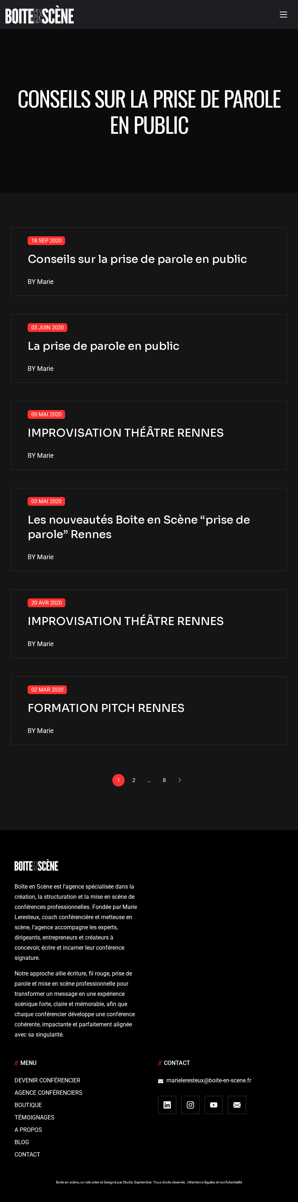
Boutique (28, 1105)
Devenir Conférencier (47, 1080)
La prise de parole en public (104, 346)
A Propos (28, 1129)
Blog (22, 1142)
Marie (45, 281)
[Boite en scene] (39, 14)
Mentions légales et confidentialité (215, 1182)
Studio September (137, 1182)
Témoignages (35, 1117)
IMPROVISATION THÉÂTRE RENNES (126, 433)
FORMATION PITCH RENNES (106, 708)
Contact (27, 1154)
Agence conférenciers (48, 1092)
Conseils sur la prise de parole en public (137, 259)
